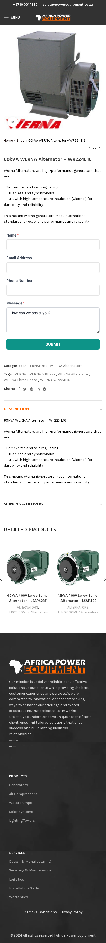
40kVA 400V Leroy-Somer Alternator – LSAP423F (28, 598)
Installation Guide (24, 888)
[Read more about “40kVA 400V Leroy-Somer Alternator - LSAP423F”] (9, 586)
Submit (53, 344)
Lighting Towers (22, 820)
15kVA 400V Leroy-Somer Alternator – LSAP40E (78, 598)
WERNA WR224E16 (55, 380)
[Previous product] (89, 148)
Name (12, 235)
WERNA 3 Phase (42, 374)
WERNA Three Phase (21, 380)
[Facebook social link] (19, 389)
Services (17, 853)
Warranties (18, 897)
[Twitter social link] (25, 389)
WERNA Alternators (66, 365)
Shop (20, 140)
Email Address (19, 257)
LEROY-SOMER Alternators (28, 612)
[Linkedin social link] (38, 389)
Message (15, 303)
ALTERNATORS (35, 365)
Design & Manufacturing (30, 861)
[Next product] (99, 148)
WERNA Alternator (73, 374)
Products (18, 776)
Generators (18, 785)
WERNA (20, 374)
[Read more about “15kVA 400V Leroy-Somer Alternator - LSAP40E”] (59, 586)
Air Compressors (23, 794)
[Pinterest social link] (31, 389)
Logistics (16, 879)
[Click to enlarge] (13, 122)
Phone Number (19, 280)
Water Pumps (20, 803)
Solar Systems (21, 812)
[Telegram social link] (44, 389)
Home (8, 140)
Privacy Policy (71, 912)
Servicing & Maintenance (30, 870)
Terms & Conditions (40, 912)
